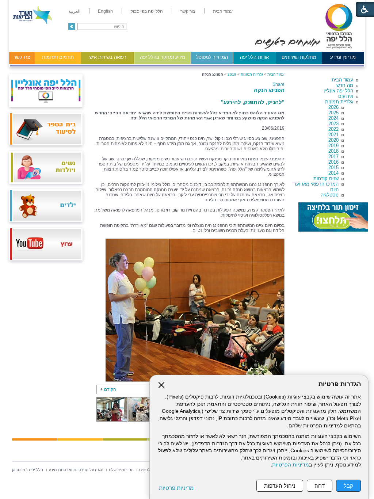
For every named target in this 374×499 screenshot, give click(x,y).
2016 (333, 162)
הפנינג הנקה (269, 90)
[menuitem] (223, 11)
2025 (333, 112)
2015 (333, 167)
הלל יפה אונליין (338, 91)
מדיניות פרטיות (176, 488)
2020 (333, 140)
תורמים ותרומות (58, 57)
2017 (333, 156)
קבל (348, 486)
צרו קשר (22, 57)
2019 (333, 145)
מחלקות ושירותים (299, 57)
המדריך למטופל (212, 57)
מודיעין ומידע (343, 57)
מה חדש (344, 85)
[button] (71, 26)
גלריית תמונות (339, 101)
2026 (333, 107)
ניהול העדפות (279, 486)
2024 (333, 118)
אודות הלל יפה (254, 57)
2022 (333, 129)
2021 (333, 134)
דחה (319, 486)
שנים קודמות (326, 178)
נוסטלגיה (330, 195)
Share (278, 84)
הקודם (110, 389)
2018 (333, 151)
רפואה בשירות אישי (107, 57)
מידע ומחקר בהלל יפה (162, 57)
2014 (333, 173)
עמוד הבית (342, 80)
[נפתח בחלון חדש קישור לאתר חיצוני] (333, 217)
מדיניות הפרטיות (290, 465)
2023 (333, 123)
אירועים (345, 96)
